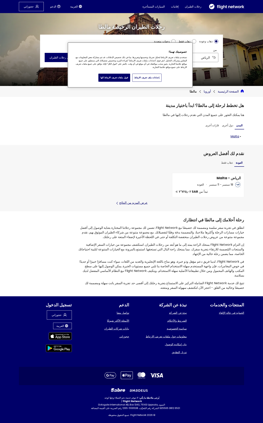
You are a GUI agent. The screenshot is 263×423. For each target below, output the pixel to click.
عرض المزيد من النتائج (133, 203)
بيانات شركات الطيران (116, 329)
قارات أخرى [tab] (212, 125)
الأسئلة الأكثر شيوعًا (118, 321)
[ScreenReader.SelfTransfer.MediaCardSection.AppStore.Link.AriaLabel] (59, 336)
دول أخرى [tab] (227, 125)
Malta (234, 136)
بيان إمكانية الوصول (176, 344)
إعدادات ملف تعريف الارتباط (146, 77)
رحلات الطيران (193, 6)
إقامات (175, 6)
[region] (130, 65)
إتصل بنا (86, 408)
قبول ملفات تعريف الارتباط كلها (114, 77)
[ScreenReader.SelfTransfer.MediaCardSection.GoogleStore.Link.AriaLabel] (59, 348)
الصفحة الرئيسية (228, 91)
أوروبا (207, 91)
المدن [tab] (239, 125)
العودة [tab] (239, 163)
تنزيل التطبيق (179, 352)
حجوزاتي (124, 336)
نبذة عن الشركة (178, 313)
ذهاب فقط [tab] (227, 163)
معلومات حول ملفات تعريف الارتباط (166, 336)
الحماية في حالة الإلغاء (231, 313)
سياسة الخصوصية (177, 329)
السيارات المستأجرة (153, 6)
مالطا (193, 91)
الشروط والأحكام (177, 321)
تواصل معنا (123, 313)
